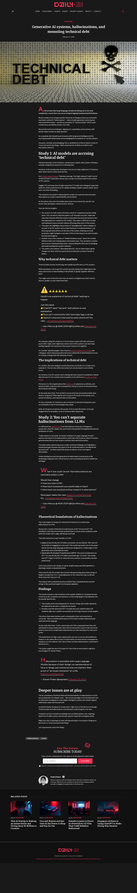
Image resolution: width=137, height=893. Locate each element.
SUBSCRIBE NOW (85, 459)
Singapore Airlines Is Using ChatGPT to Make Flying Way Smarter (109, 823)
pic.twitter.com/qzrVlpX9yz (60, 320)
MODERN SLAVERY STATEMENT (80, 859)
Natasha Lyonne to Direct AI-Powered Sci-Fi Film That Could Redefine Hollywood (81, 825)
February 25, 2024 (77, 679)
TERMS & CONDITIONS (65, 859)
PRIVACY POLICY (53, 859)
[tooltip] (64, 777)
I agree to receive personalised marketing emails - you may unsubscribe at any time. (68, 766)
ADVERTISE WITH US (41, 859)
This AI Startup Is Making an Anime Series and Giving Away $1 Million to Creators (23, 825)
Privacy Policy (89, 466)
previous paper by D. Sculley (81, 350)
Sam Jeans (56, 777)
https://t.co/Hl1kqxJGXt (52, 674)
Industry (68, 21)
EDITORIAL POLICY (96, 859)
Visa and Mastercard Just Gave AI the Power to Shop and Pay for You (52, 823)
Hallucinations (32, 738)
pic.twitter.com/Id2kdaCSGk (59, 498)
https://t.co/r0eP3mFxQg (79, 495)
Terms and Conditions (100, 466)
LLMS (44, 738)
